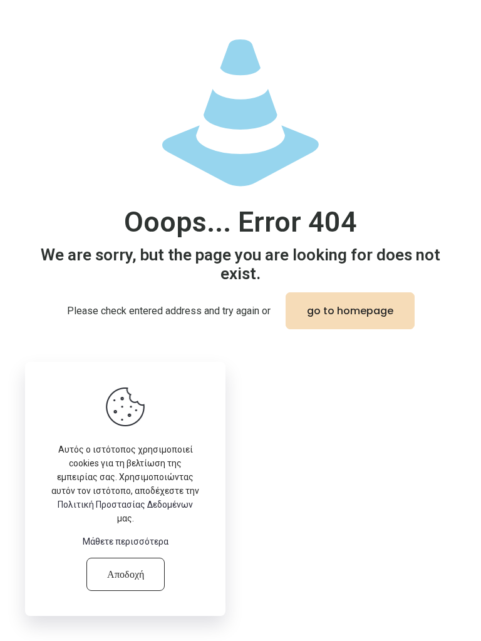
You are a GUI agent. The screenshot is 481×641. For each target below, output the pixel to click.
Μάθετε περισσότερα (125, 541)
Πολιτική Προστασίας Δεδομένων (125, 505)
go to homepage (350, 311)
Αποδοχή (125, 574)
